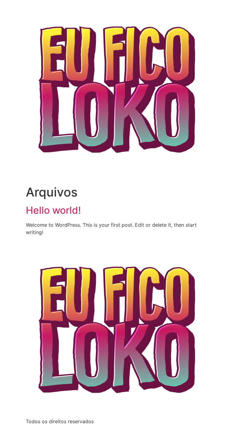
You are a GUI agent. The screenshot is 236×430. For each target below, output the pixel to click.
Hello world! (53, 210)
